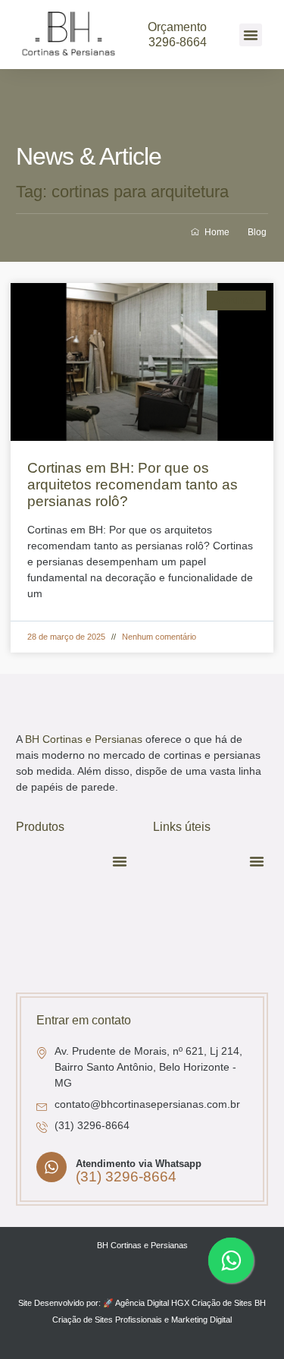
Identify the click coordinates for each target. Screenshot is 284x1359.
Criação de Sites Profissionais (107, 1319)
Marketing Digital (201, 1319)
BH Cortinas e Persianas (83, 739)
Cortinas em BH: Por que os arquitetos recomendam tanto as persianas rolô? (132, 485)
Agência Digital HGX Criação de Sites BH (190, 1302)
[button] (250, 35)
